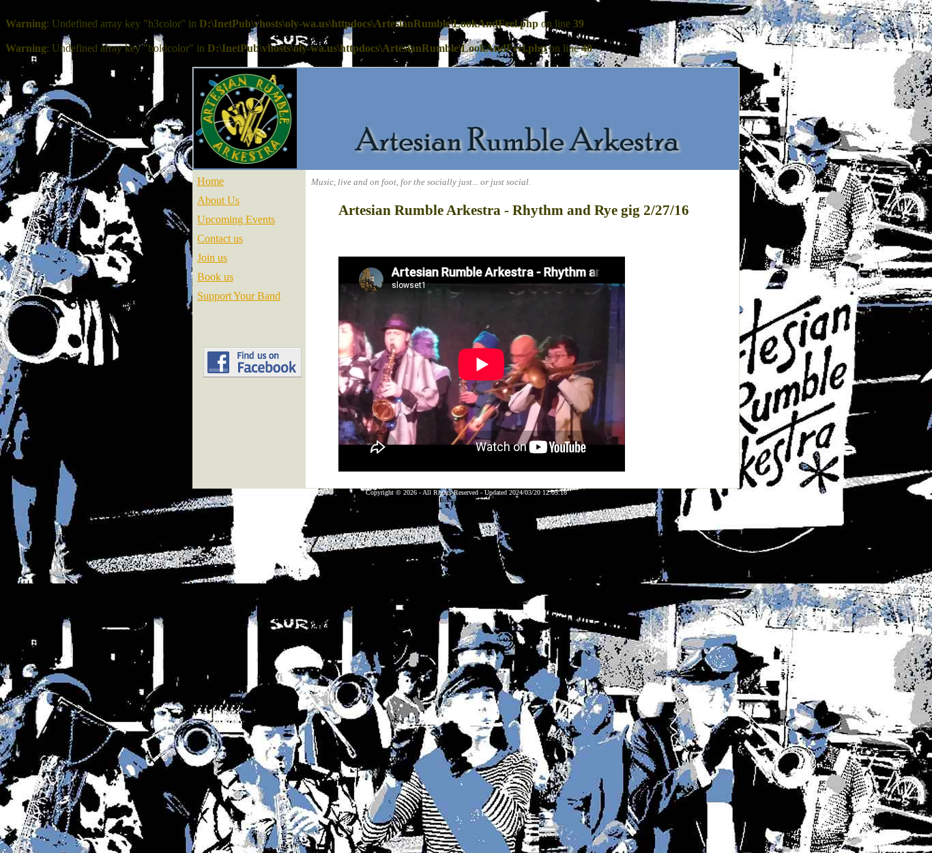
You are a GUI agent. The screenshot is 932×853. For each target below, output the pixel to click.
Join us (212, 257)
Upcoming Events (236, 219)
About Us (218, 200)
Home (210, 181)
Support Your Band (238, 296)
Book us (215, 277)
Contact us (220, 238)
